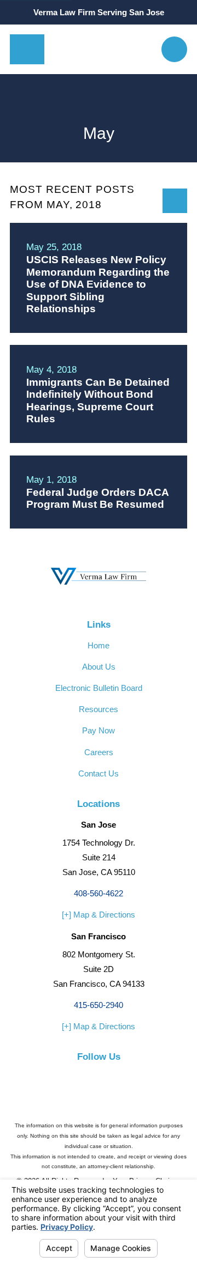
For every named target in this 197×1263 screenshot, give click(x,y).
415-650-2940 (98, 1005)
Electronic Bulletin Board (98, 688)
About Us (98, 666)
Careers (98, 752)
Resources (98, 709)
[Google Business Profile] (122, 1076)
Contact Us (98, 773)
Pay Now (98, 730)
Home (98, 645)
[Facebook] (74, 1076)
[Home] (103, 49)
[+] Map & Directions (98, 914)
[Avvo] (99, 1076)
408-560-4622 (98, 893)
